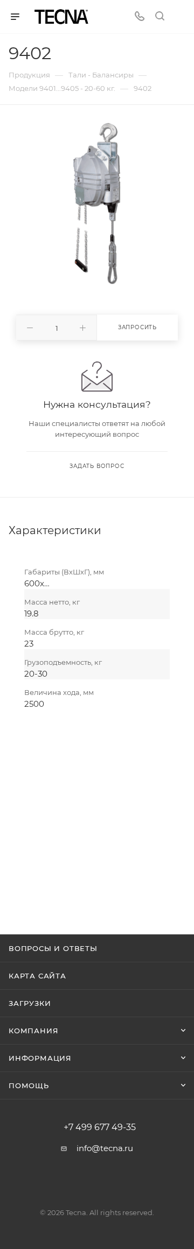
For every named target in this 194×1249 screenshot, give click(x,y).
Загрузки (30, 1003)
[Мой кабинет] (180, 17)
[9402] (96, 203)
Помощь (29, 1085)
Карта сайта (37, 975)
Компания (33, 1030)
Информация (40, 1058)
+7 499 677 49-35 (100, 1127)
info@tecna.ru (105, 1148)
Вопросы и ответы (53, 948)
